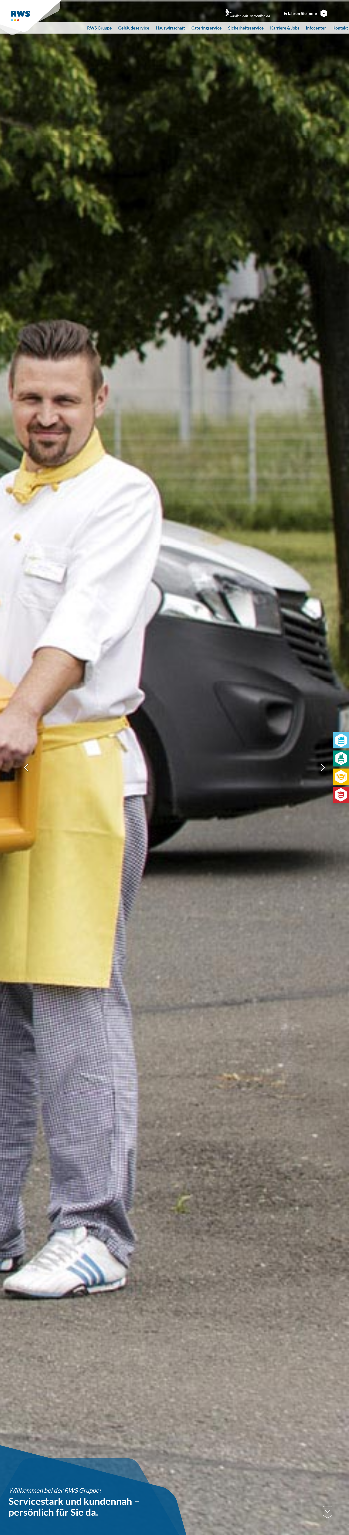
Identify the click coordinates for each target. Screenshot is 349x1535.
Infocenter (316, 27)
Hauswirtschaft (170, 27)
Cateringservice (206, 27)
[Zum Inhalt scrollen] (327, 1512)
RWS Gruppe (99, 27)
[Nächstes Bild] (322, 767)
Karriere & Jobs (284, 27)
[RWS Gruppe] (31, 17)
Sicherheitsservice (246, 27)
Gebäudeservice (133, 27)
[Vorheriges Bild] (26, 767)
